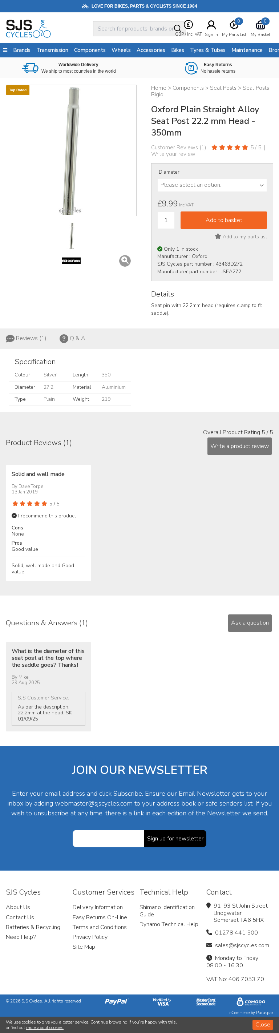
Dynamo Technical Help (169, 924)
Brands (22, 50)
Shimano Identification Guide (167, 910)
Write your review (173, 154)
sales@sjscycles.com (242, 945)
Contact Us (20, 917)
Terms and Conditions (100, 927)
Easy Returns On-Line (100, 917)
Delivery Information (98, 907)
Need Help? (21, 937)
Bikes (177, 50)
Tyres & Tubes (208, 50)
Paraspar (264, 1013)
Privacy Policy (90, 937)
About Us (18, 907)
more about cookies (45, 1027)
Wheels (121, 50)
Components (90, 50)
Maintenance (247, 50)
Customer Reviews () (178, 147)
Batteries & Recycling (33, 927)
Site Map (84, 947)
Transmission (52, 50)
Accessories (151, 50)
